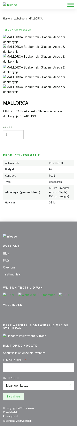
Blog (6, 253)
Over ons (9, 267)
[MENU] (70, 5)
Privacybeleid (11, 416)
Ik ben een (11, 377)
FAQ (6, 260)
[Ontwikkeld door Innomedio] (72, 419)
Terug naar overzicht (18, 30)
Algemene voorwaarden (17, 420)
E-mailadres (13, 360)
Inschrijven (13, 396)
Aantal (8, 127)
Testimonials (12, 274)
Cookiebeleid (10, 412)
